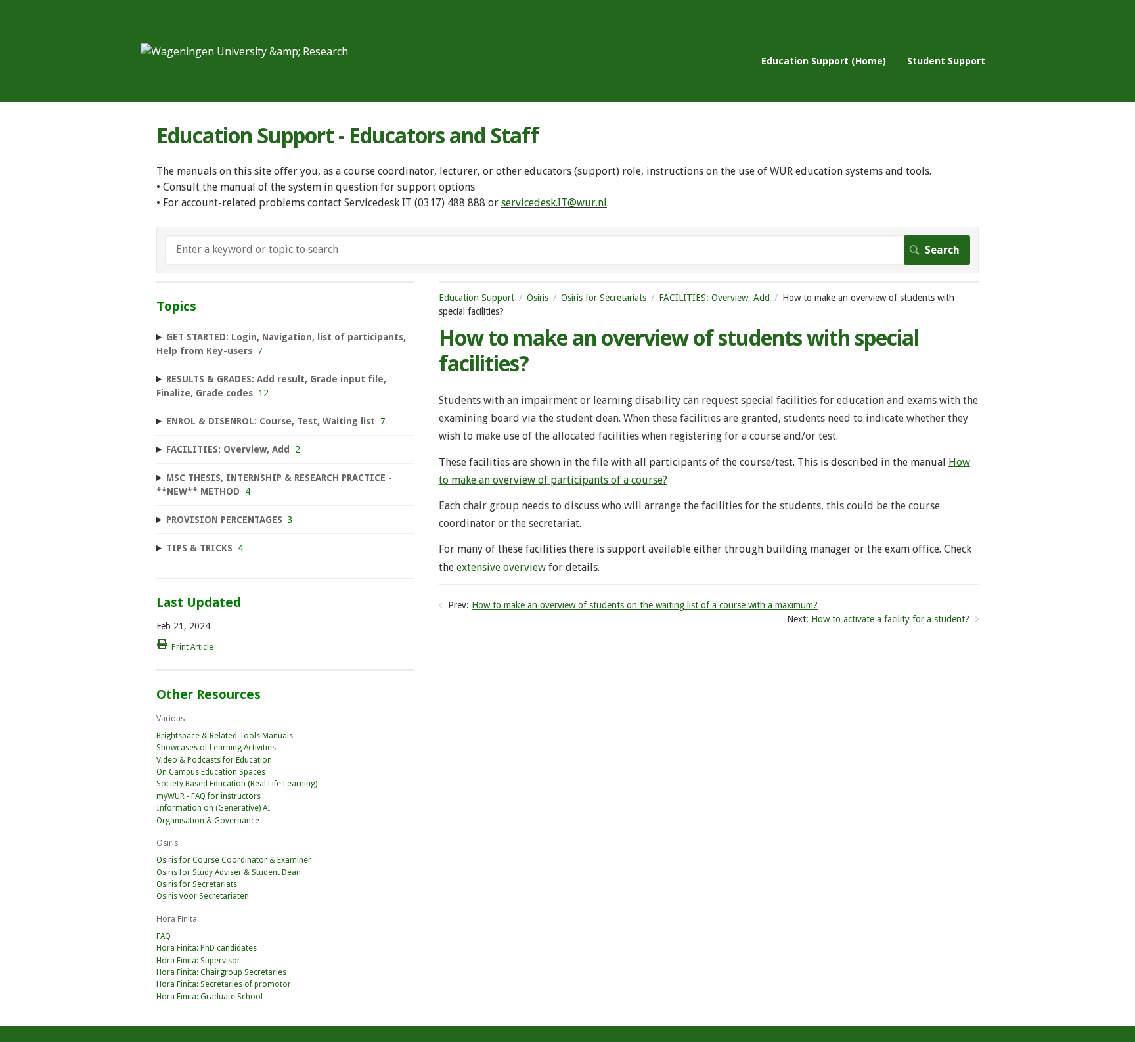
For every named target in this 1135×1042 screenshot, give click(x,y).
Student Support (946, 61)
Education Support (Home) (823, 61)
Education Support (476, 297)
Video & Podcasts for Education (214, 760)
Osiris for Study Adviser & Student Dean (228, 872)
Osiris (537, 297)
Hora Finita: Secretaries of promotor (223, 984)
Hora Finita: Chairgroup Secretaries (221, 972)
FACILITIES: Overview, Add (714, 297)
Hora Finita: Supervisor (198, 960)
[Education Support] (244, 51)
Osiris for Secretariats (603, 297)
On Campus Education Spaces (210, 772)
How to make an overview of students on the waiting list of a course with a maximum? (645, 605)
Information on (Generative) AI (213, 808)
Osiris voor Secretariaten (202, 896)
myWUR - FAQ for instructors (208, 796)
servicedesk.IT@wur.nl (554, 202)
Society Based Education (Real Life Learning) (236, 783)
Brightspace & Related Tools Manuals (224, 735)
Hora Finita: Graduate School (209, 996)
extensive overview (501, 567)
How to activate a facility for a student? (890, 619)
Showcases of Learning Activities (216, 747)
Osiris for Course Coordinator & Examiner (233, 860)
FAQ (163, 936)
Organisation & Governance (207, 820)
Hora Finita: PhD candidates (206, 948)
